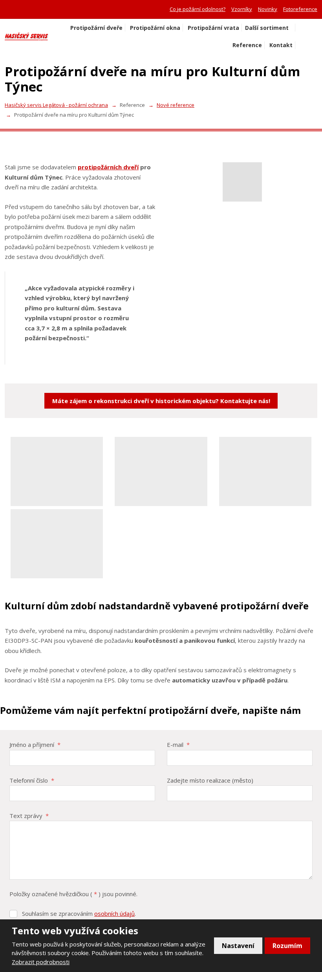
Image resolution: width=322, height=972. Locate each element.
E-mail (178, 744)
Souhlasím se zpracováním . (79, 913)
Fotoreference (300, 9)
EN (313, 37)
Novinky (267, 9)
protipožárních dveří (108, 167)
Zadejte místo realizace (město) (210, 780)
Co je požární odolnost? (197, 9)
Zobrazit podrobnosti (41, 962)
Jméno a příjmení (34, 744)
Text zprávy (29, 816)
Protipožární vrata (213, 27)
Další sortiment (267, 27)
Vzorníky (241, 9)
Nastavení (238, 945)
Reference (247, 45)
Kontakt (281, 45)
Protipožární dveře (96, 27)
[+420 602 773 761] (8, 9)
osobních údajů (114, 913)
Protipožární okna (155, 27)
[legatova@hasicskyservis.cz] (16, 9)
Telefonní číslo (31, 780)
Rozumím (287, 945)
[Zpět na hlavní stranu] (26, 36)
